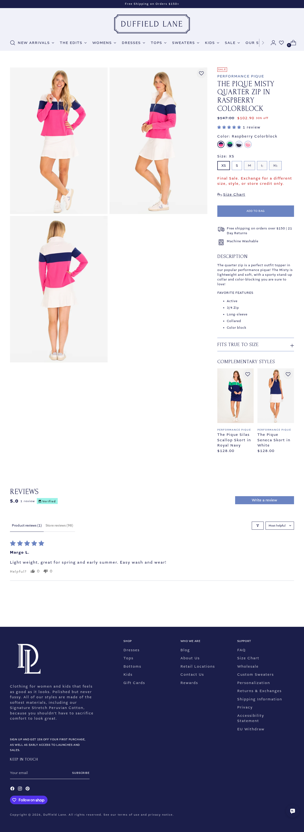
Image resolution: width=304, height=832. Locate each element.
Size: (225, 156)
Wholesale (248, 666)
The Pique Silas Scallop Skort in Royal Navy (234, 440)
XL (275, 165)
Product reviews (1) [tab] (27, 525)
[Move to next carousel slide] (290, 610)
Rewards (189, 682)
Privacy (245, 707)
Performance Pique (240, 76)
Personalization (253, 682)
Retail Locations (197, 666)
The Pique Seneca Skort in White (273, 440)
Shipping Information (259, 699)
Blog (185, 650)
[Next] (262, 43)
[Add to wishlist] (201, 73)
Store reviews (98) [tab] (59, 525)
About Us (190, 658)
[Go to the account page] (271, 43)
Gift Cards (134, 682)
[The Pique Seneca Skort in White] (275, 395)
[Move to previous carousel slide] (279, 611)
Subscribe (81, 773)
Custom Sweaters (255, 674)
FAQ (241, 650)
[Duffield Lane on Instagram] (20, 789)
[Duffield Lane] (152, 23)
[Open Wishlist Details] (281, 43)
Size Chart (248, 658)
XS (223, 165)
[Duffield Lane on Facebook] (13, 789)
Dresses (132, 650)
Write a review (264, 500)
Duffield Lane (54, 815)
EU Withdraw (251, 729)
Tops (128, 658)
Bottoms (132, 666)
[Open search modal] (12, 43)
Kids (128, 674)
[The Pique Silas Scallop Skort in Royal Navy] (235, 395)
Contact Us (192, 674)
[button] (230, 127)
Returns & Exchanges (259, 691)
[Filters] (258, 526)
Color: (247, 136)
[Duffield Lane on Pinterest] (28, 789)
